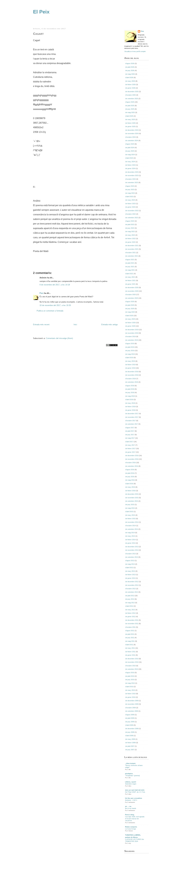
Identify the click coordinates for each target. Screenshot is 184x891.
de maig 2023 (130, 193)
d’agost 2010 (129, 672)
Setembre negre (130, 784)
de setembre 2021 (131, 256)
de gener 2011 (130, 655)
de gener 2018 (130, 410)
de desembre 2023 (131, 172)
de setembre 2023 (131, 182)
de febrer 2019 (130, 364)
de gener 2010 (130, 697)
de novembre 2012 (131, 585)
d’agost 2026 (129, 63)
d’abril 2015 (129, 511)
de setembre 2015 (131, 501)
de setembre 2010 (131, 669)
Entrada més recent (41, 324)
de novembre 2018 (131, 375)
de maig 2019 (130, 354)
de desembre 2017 (131, 413)
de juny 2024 (129, 151)
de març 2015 (130, 515)
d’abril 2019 (129, 357)
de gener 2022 (130, 242)
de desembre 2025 (131, 91)
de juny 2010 (129, 679)
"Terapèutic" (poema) (132, 775)
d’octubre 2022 (130, 214)
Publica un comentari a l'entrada (50, 311)
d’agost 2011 (129, 630)
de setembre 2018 (131, 382)
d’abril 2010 (129, 686)
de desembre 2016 (131, 455)
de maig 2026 (130, 74)
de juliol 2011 (129, 634)
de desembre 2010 (131, 659)
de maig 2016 (130, 480)
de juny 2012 (129, 599)
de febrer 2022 (130, 238)
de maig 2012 (130, 603)
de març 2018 (130, 403)
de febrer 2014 (130, 539)
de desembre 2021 (131, 245)
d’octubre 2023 (130, 179)
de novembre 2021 (131, 249)
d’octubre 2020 (130, 294)
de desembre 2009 (131, 700)
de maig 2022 (130, 231)
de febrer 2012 (130, 613)
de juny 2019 (129, 350)
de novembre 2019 (131, 333)
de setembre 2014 (131, 529)
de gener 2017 (130, 452)
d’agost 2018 (129, 385)
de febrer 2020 (130, 322)
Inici (75, 324)
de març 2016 (130, 487)
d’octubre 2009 (130, 708)
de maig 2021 (130, 270)
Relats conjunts (131, 827)
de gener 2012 (130, 616)
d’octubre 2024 (130, 137)
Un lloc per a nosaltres (133, 798)
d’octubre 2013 (130, 554)
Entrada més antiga (109, 324)
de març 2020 (130, 319)
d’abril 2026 (129, 77)
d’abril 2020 (129, 315)
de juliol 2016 (129, 473)
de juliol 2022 (129, 224)
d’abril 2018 (129, 399)
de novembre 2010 (131, 662)
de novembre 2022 (131, 210)
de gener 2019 (130, 368)
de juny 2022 (129, 228)
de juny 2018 (129, 392)
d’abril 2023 (129, 196)
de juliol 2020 (129, 305)
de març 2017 (130, 445)
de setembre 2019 (131, 340)
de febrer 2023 (130, 203)
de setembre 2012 (131, 592)
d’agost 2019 (129, 343)
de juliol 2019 (129, 347)
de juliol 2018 (129, 389)
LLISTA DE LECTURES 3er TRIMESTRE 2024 (134, 840)
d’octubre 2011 (130, 627)
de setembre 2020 (131, 298)
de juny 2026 (129, 70)
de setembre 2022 (131, 217)
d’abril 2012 (129, 606)
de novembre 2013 (131, 550)
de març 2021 (130, 277)
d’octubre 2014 (130, 525)
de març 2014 (130, 536)
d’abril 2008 (129, 735)
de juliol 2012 (129, 595)
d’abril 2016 (129, 483)
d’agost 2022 (129, 221)
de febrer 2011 (130, 651)
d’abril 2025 (129, 116)
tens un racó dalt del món (134, 790)
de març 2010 (130, 690)
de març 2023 (130, 200)
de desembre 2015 (131, 494)
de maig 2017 (130, 438)
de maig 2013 (130, 564)
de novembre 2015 (131, 498)
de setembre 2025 (131, 98)
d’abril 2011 (129, 644)
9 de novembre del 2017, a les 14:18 (55, 285)
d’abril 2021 (129, 273)
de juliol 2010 (129, 676)
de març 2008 (130, 739)
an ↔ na (128, 806)
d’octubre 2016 (130, 462)
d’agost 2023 (129, 186)
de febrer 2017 (130, 448)
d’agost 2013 (129, 560)
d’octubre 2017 (130, 420)
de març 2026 (130, 81)
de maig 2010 (130, 683)
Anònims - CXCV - (131, 800)
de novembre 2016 (131, 459)
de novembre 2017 (131, 417)
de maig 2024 (130, 154)
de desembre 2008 (131, 728)
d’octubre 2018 (130, 378)
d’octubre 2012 (130, 588)
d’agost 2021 (129, 259)
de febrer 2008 (130, 742)
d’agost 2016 (129, 469)
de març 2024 (130, 161)
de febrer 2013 (130, 574)
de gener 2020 (130, 326)
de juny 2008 (129, 732)
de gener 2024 (130, 168)
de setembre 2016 (131, 466)
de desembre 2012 (131, 581)
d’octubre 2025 (130, 95)
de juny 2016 (129, 476)
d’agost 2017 (129, 427)
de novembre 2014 (131, 522)
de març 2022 (130, 235)
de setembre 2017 (131, 424)
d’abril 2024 (129, 158)
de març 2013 (130, 571)
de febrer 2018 (130, 406)
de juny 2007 (129, 749)
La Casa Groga (130, 829)
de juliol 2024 (129, 147)
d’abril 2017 (129, 441)
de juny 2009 (129, 722)
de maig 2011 (130, 641)
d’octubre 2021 (130, 252)
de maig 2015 (130, 508)
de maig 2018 (130, 396)
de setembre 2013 (131, 557)
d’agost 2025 (129, 102)
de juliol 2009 (129, 718)
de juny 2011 (129, 637)
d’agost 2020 (129, 301)
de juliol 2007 (129, 746)
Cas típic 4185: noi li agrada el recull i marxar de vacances (134, 819)
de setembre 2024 (131, 140)
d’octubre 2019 (130, 336)
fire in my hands (130, 808)
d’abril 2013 (129, 567)
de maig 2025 (130, 112)
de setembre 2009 (131, 711)
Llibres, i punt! (130, 782)
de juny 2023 (129, 189)
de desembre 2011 (131, 620)
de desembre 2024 (131, 130)
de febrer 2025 (130, 123)
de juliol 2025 (129, 105)
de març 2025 (130, 119)
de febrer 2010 (130, 693)
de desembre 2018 (131, 371)
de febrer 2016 (130, 490)
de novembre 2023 (131, 175)
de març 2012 (130, 610)
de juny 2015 (129, 504)
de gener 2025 (130, 126)
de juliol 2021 (129, 263)
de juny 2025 (129, 109)
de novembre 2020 (131, 291)
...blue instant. (130, 763)
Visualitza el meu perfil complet (135, 51)
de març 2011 (130, 648)
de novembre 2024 (131, 133)
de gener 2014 (130, 543)
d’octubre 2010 (130, 666)
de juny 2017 (129, 434)
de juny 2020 (129, 308)
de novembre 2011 (131, 623)
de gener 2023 (130, 207)
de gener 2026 (130, 88)
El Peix (41, 11)
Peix (41, 293)
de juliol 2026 (129, 67)
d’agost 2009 (129, 715)
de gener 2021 (130, 284)
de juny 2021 (129, 266)
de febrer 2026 (130, 84)
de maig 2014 (130, 532)
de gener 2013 (130, 578)
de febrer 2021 (130, 280)
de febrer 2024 (130, 165)
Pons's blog (129, 815)
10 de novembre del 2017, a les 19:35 (55, 305)
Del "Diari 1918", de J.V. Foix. (135, 792)
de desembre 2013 (131, 546)
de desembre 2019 (131, 329)
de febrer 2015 (130, 518)
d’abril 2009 (129, 725)
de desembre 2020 (131, 287)
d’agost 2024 (129, 144)
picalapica (129, 773)
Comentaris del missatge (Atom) (59, 338)
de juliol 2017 (129, 431)
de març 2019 (130, 361)
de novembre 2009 (131, 704)
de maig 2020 (130, 312)
